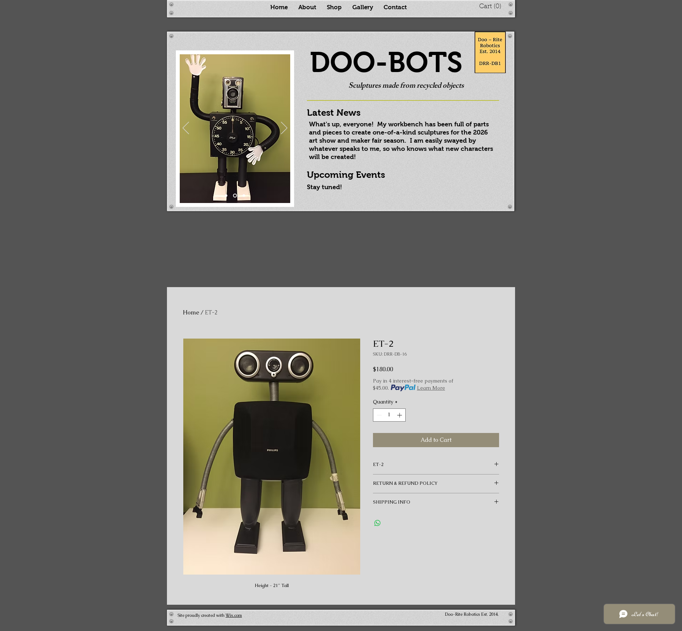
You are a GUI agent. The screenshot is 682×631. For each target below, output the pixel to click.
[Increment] (400, 415)
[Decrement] (378, 415)
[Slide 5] (235, 196)
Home (191, 312)
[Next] (284, 128)
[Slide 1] (226, 195)
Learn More (431, 388)
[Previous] (186, 128)
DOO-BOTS (386, 62)
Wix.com (234, 615)
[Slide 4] (244, 195)
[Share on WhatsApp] (377, 523)
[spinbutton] (389, 415)
